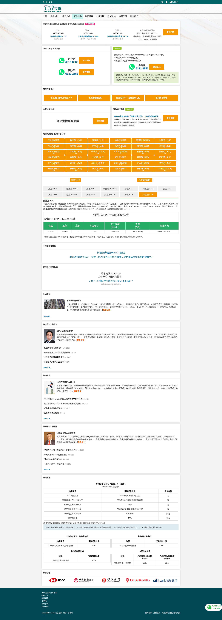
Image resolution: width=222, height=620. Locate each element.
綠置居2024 (109, 194)
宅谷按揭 (78, 16)
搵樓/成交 (55, 16)
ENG (50, 2)
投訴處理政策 (175, 613)
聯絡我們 (45, 606)
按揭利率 (45, 598)
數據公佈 (112, 16)
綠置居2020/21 (110, 189)
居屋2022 (167, 189)
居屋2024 (90, 194)
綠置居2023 (71, 194)
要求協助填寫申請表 (49, 593)
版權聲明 (156, 613)
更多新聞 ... (47, 316)
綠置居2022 (148, 189)
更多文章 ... (47, 367)
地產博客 (89, 16)
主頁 (45, 16)
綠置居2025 (148, 194)
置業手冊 (123, 16)
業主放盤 (66, 16)
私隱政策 (165, 613)
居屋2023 (52, 194)
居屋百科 (75, 180)
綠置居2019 (71, 189)
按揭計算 (45, 595)
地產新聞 (100, 16)
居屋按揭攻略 (144, 180)
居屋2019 (90, 189)
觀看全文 (106, 310)
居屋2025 (129, 194)
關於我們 (134, 16)
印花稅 (44, 601)
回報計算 (45, 604)
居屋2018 (52, 189)
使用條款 (148, 613)
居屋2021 (129, 189)
